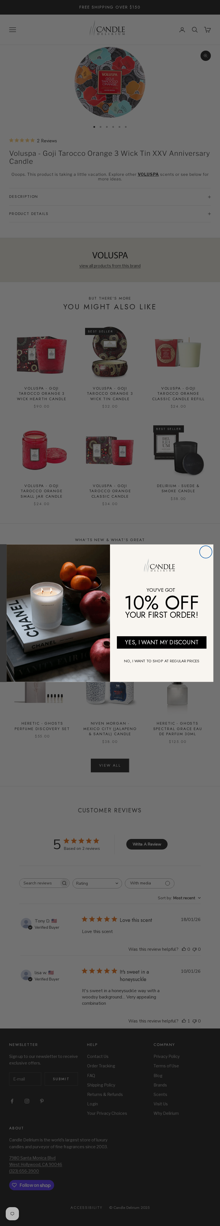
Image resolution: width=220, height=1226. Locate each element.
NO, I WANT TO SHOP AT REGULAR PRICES (161, 660)
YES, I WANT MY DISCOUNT (161, 642)
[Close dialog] (206, 552)
